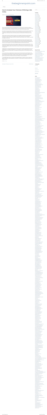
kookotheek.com (37, 115)
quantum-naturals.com (38, 376)
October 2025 (37, 19)
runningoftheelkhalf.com (38, 326)
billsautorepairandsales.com (39, 375)
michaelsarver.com (37, 172)
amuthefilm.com (37, 229)
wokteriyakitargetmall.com (38, 175)
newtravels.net (37, 94)
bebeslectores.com (37, 129)
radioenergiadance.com (38, 114)
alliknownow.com (37, 216)
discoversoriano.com (38, 208)
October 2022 (37, 42)
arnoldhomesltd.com (38, 142)
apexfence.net (37, 407)
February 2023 (37, 38)
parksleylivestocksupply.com (39, 195)
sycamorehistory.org (38, 356)
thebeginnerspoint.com (23, 3)
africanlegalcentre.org (38, 233)
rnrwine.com (36, 393)
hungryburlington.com (38, 250)
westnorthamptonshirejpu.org (39, 120)
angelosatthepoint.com (38, 291)
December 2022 (37, 40)
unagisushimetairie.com (38, 103)
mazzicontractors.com (38, 363)
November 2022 (37, 41)
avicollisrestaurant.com (38, 287)
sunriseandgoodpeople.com (39, 272)
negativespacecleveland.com (39, 270)
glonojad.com (37, 237)
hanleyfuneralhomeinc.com (39, 164)
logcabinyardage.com (38, 313)
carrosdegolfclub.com (38, 133)
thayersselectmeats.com (38, 304)
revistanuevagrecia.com (38, 238)
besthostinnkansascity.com (39, 404)
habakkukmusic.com (38, 318)
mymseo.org (36, 398)
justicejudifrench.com (38, 247)
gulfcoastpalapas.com (38, 307)
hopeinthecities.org (37, 202)
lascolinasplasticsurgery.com (39, 342)
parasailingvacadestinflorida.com (39, 384)
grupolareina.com (37, 124)
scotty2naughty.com (38, 240)
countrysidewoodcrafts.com (39, 97)
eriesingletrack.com (37, 159)
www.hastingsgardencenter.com (39, 359)
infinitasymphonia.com (38, 232)
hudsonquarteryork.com (38, 368)
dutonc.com (36, 257)
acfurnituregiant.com (38, 86)
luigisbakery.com (37, 350)
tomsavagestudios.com (38, 181)
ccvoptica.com (37, 348)
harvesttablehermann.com (38, 132)
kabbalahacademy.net (38, 168)
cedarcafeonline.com (38, 85)
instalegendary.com (37, 100)
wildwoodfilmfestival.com (38, 119)
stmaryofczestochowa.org (38, 246)
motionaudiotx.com (37, 400)
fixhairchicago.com (37, 295)
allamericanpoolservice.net (38, 179)
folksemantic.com (37, 151)
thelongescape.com (37, 258)
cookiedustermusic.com (38, 276)
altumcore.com (37, 301)
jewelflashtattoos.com (38, 104)
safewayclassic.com (37, 96)
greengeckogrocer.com (38, 173)
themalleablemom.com (38, 248)
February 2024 (37, 27)
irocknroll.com (37, 148)
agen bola (36, 73)
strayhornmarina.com (38, 221)
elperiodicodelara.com (38, 79)
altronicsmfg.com (37, 90)
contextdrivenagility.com (38, 243)
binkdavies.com (37, 226)
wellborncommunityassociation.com (40, 118)
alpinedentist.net (37, 113)
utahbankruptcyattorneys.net (39, 147)
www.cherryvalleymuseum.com (39, 125)
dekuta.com (36, 352)
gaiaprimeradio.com (38, 255)
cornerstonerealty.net (38, 357)
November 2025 (37, 18)
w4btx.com (36, 166)
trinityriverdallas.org (38, 189)
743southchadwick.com (38, 138)
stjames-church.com (38, 239)
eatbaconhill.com (37, 91)
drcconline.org (37, 288)
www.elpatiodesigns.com (38, 367)
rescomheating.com (37, 402)
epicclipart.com (37, 108)
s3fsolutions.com (37, 136)
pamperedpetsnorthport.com (39, 160)
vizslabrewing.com (37, 155)
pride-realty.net (37, 385)
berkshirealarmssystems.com (39, 154)
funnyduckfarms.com (38, 388)
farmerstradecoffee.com (38, 312)
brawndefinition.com (38, 223)
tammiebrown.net (37, 256)
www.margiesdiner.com (38, 338)
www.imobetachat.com (38, 315)
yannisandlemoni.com (38, 157)
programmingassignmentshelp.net (40, 92)
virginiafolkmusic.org (38, 184)
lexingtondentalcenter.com (38, 176)
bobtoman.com (37, 110)
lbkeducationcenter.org (38, 188)
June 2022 (36, 46)
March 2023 (36, 37)
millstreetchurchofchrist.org (39, 383)
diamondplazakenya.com (38, 373)
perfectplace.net (37, 190)
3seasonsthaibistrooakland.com (39, 191)
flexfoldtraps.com (37, 330)
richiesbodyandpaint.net (38, 80)
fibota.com (36, 369)
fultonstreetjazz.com (38, 122)
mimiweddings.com (37, 403)
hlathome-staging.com (38, 174)
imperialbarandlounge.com (38, 144)
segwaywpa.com (37, 306)
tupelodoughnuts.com (38, 162)
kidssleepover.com (37, 93)
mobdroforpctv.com (38, 204)
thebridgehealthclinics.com (38, 308)
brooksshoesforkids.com (38, 303)
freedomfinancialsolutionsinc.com (39, 329)
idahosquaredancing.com (38, 150)
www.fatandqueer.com (38, 332)
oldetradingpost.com (38, 127)
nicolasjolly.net (37, 231)
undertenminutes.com (38, 87)
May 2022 (36, 47)
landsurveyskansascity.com (38, 334)
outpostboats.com (37, 200)
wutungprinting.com (38, 265)
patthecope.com (37, 297)
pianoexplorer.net (37, 360)
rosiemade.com (37, 161)
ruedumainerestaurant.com (39, 235)
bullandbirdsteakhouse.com (39, 341)
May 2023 (36, 35)
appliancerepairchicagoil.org (39, 98)
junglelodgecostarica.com (38, 260)
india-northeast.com (38, 139)
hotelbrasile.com (37, 121)
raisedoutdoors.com (38, 145)
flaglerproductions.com (38, 222)
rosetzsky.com (37, 236)
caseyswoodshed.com (38, 294)
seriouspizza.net (37, 299)
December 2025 (37, 17)
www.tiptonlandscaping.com (39, 346)
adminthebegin (12, 14)
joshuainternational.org (38, 321)
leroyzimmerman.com (38, 391)
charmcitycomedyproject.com (39, 241)
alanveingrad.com (37, 263)
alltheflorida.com (37, 380)
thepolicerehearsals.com (38, 215)
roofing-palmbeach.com (38, 140)
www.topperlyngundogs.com (39, 325)
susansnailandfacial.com (38, 322)
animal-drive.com (37, 302)
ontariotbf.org (37, 99)
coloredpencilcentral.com (38, 143)
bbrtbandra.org (37, 106)
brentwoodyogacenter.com (38, 345)
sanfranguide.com (37, 211)
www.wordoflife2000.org (38, 149)
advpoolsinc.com (37, 290)
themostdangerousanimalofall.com (40, 214)
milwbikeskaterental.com (38, 267)
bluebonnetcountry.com (38, 107)
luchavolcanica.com (37, 279)
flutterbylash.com (37, 386)
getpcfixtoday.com (37, 105)
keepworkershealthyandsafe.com (39, 101)
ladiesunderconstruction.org (39, 128)
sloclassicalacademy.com (38, 219)
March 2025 (36, 23)
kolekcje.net (36, 186)
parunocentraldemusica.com (39, 371)
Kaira (7, 414)
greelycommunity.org (38, 234)
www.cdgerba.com (37, 370)
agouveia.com (37, 396)
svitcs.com (36, 298)
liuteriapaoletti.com (37, 271)
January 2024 (37, 28)
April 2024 (36, 25)
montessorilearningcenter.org (39, 377)
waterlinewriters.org (38, 309)
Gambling (36, 65)
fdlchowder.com (37, 339)
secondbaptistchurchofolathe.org (39, 397)
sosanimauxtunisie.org (38, 111)
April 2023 (36, 36)
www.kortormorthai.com (38, 331)
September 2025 (37, 20)
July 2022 (36, 45)
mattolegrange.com (37, 259)
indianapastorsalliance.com (39, 292)
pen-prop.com (37, 323)
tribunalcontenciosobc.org (38, 218)
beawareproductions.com (38, 242)
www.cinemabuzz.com (38, 353)
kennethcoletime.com (38, 249)
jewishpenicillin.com (37, 180)
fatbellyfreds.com (37, 366)
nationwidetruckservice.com (39, 281)
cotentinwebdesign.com (38, 126)
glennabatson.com (37, 220)
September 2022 (37, 43)
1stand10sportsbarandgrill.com (39, 165)
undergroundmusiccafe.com (39, 406)
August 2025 (37, 21)
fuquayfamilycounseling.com (39, 395)
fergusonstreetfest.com (38, 378)
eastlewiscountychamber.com (39, 217)
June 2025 (36, 22)
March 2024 (36, 26)
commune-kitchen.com (38, 228)
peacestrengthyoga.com (38, 328)
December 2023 (37, 29)
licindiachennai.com (37, 81)
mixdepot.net (37, 354)
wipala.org (36, 198)
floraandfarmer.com (38, 135)
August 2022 (37, 44)
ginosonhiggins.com (38, 264)
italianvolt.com (37, 153)
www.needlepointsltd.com (38, 340)
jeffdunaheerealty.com (38, 327)
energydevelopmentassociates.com (40, 134)
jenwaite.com (37, 389)
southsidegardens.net (38, 361)
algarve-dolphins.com (38, 262)
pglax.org (36, 269)
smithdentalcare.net (38, 405)
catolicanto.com (37, 187)
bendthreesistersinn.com (38, 274)
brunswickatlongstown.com (39, 251)
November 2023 (37, 30)
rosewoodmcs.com (37, 355)
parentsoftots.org (37, 310)
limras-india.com (37, 78)
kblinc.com (36, 158)
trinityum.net (37, 362)
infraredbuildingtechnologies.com (39, 131)
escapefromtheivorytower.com (39, 137)
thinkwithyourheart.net (38, 146)
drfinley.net (36, 392)
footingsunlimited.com (38, 336)
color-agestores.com (38, 197)
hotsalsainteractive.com (38, 83)
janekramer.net (37, 253)
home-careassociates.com (38, 193)
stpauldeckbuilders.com (38, 335)
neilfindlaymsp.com (37, 286)
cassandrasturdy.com (38, 205)
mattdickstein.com (37, 316)
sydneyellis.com (37, 177)
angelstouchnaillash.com (38, 167)
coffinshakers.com (37, 245)
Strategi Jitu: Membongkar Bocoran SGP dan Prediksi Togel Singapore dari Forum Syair (39, 54)
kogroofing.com (37, 112)
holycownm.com (37, 280)
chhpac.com (36, 399)
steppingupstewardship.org (39, 347)
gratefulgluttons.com (38, 203)
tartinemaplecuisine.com (38, 252)
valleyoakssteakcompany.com (39, 293)
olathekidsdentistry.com (38, 163)
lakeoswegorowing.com (38, 394)
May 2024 (36, 24)
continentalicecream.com (38, 224)
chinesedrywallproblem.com (39, 273)
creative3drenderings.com (38, 311)
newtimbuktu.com (37, 89)
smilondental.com (37, 169)
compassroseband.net (38, 300)
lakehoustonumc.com (38, 317)
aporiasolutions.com (38, 305)
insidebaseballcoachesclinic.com (39, 381)
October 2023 (37, 31)
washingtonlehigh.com (38, 349)
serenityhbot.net (37, 320)
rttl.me (36, 401)
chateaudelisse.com (37, 117)
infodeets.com (37, 82)
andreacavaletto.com (38, 194)
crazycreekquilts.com (38, 225)
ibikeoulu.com (37, 244)
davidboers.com (37, 314)
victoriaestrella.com (37, 283)
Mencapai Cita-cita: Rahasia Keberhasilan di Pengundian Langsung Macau (39, 60)
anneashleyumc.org (37, 333)
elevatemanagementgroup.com (39, 390)
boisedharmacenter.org (38, 196)
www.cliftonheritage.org (38, 343)
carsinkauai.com (37, 382)
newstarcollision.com (38, 170)
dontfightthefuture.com (38, 141)
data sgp (4, 6)
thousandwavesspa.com (38, 284)
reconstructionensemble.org (39, 277)
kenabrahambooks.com (38, 227)
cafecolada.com (37, 207)
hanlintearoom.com (37, 387)
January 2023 (37, 39)
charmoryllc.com (37, 212)
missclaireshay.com (37, 77)
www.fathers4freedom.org (38, 324)
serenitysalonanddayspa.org (39, 84)
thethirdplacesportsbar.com (39, 364)
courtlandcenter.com (38, 285)
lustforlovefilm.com (37, 230)
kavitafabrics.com (37, 278)
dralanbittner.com (37, 156)
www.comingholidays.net (38, 210)
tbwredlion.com (37, 374)
